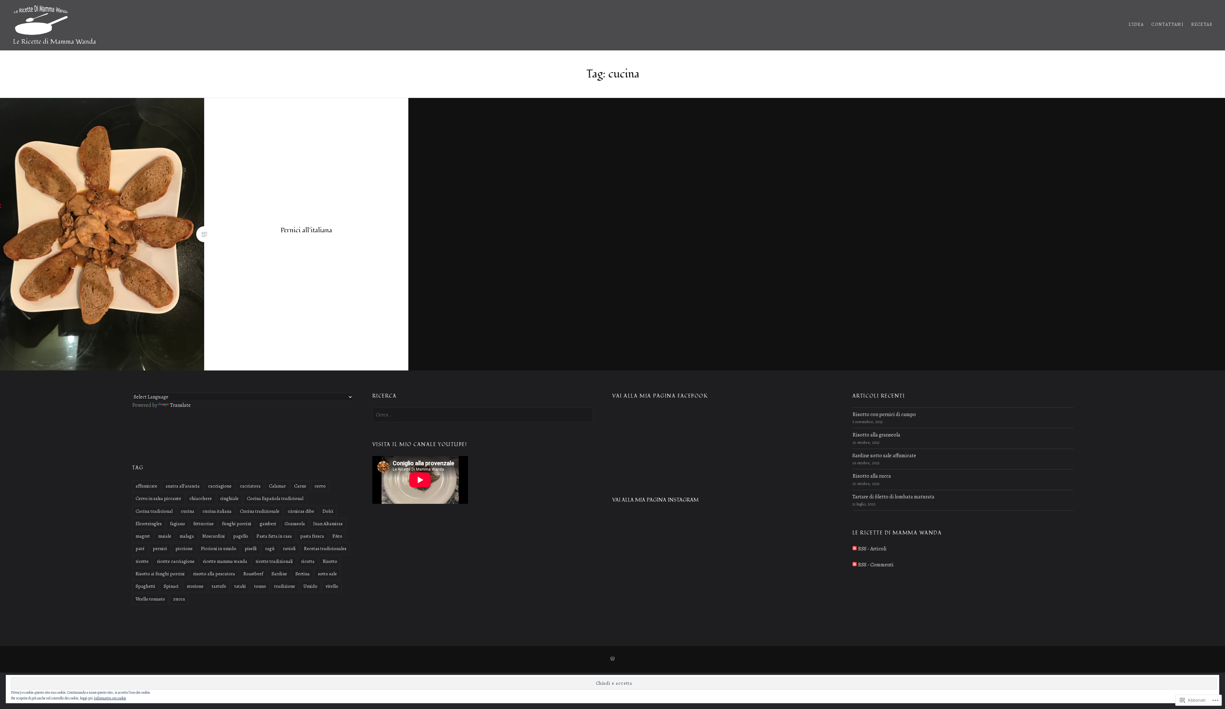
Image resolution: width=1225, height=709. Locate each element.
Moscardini (213, 536)
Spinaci (171, 586)
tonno (260, 586)
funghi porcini (236, 523)
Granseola (295, 523)
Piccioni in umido (218, 548)
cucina (187, 511)
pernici (160, 548)
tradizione (284, 586)
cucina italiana (217, 511)
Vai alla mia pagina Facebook (660, 396)
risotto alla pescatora (214, 574)
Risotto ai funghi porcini (160, 574)
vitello (332, 586)
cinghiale (229, 498)
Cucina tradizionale (259, 511)
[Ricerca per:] (482, 414)
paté (140, 548)
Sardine (279, 574)
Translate (180, 405)
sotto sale (327, 574)
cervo (320, 486)
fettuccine (203, 523)
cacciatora (250, 486)
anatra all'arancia (183, 486)
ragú (270, 548)
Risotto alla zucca (871, 476)
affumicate (146, 486)
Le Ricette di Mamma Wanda (54, 41)
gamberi (268, 523)
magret (143, 536)
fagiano (177, 523)
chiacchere (200, 498)
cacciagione (220, 486)
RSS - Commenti (876, 564)
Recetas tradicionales (325, 548)
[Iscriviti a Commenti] (854, 564)
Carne (300, 486)
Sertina (302, 574)
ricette (142, 561)
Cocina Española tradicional (275, 498)
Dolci (328, 511)
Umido (310, 586)
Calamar (277, 486)
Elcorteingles (149, 523)
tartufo (219, 586)
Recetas (1201, 24)
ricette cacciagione (176, 561)
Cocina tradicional (154, 511)
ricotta (308, 561)
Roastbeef (253, 574)
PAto (337, 536)
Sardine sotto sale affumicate (884, 455)
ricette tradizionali (274, 561)
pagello (240, 536)
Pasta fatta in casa (274, 536)
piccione (184, 548)
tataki (240, 586)
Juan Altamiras (328, 523)
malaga (187, 536)
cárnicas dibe (301, 511)
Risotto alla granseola (876, 434)
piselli (251, 548)
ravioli (289, 548)
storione (195, 586)
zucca (179, 599)
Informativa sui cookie (110, 698)
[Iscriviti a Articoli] (854, 548)
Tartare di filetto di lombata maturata (893, 496)
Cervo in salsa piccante (158, 498)
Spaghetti (145, 586)
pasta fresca (312, 536)
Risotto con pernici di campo (884, 414)
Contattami (1167, 24)
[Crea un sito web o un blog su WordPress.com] (612, 659)
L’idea (1136, 24)
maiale (164, 536)
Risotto (330, 561)
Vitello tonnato (150, 599)
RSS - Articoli (872, 548)
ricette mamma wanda (225, 561)
